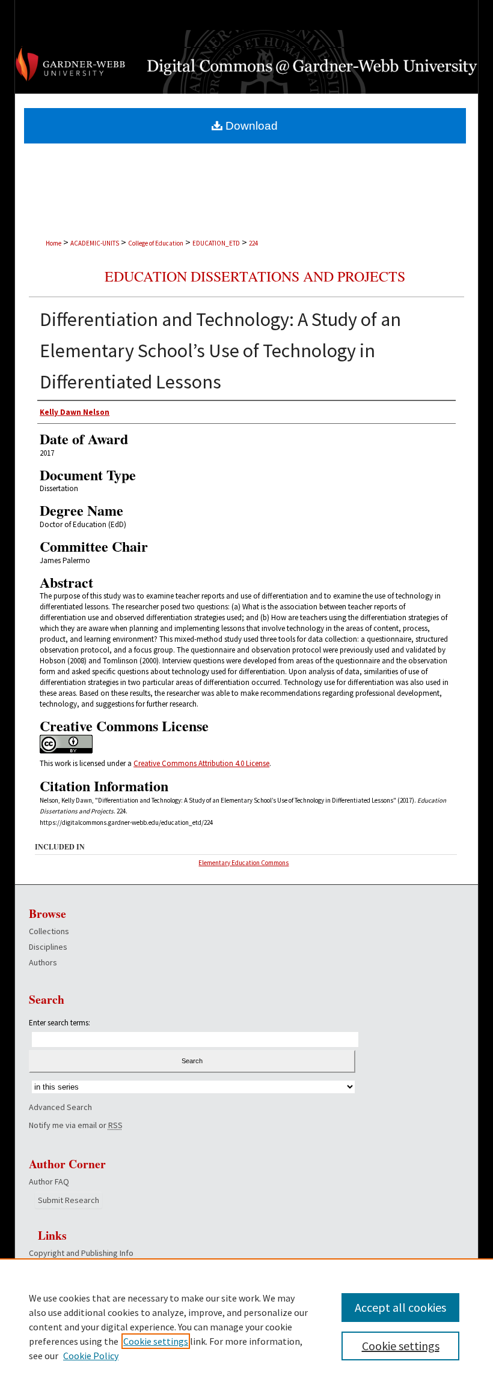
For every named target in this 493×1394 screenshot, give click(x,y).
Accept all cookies (400, 1307)
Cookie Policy (90, 1356)
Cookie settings (155, 1341)
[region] (246, 1326)
